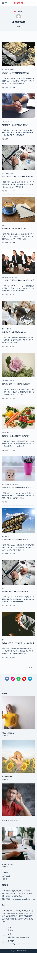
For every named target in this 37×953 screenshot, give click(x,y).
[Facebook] (7, 679)
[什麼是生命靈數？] (18, 756)
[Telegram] (30, 679)
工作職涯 (4, 121)
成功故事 (4, 173)
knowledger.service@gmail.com (19, 944)
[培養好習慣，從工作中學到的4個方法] (18, 105)
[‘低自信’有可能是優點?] (18, 712)
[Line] (18, 679)
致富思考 (12, 69)
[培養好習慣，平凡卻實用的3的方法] (18, 209)
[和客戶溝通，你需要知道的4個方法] (18, 313)
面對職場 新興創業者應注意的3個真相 (15, 591)
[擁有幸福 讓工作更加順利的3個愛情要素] (18, 365)
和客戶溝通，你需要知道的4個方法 (14, 332)
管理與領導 (10, 173)
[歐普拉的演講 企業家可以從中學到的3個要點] (18, 157)
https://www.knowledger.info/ (18, 937)
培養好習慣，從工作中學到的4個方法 (15, 125)
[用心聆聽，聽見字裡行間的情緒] (18, 799)
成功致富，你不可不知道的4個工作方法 (15, 73)
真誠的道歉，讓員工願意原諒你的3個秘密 (16, 488)
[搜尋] (34, 3)
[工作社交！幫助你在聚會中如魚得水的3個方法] (18, 261)
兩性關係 (4, 380)
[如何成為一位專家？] (18, 843)
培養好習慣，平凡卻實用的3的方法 (14, 228)
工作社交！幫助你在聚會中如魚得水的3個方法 (18, 280)
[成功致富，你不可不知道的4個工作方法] (18, 54)
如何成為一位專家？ (7, 864)
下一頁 (30, 668)
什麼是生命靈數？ (7, 776)
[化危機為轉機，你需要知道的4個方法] (18, 520)
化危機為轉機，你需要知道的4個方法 (15, 539)
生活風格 (9, 121)
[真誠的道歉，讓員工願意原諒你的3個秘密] (18, 468)
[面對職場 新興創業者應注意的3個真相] (18, 572)
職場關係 (14, 277)
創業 (3, 69)
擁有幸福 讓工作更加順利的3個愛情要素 (16, 384)
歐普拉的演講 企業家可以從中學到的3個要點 (17, 177)
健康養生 (4, 225)
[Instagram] (13, 679)
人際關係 (4, 277)
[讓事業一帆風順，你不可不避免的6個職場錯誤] (18, 624)
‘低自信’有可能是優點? (8, 733)
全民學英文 (6, 876)
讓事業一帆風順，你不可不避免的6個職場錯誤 (18, 643)
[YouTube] (24, 679)
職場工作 (7, 69)
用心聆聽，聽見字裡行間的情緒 (10, 820)
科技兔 (4, 879)
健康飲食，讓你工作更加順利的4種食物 (15, 436)
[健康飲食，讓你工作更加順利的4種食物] (18, 416)
